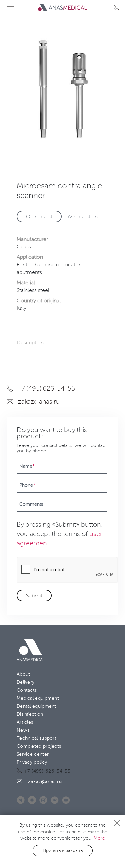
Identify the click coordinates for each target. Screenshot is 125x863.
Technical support (36, 738)
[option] (62, 89)
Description (30, 343)
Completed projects (39, 746)
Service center (33, 754)
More (99, 838)
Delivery (25, 682)
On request (39, 217)
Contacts (27, 690)
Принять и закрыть (63, 850)
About (23, 674)
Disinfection (30, 714)
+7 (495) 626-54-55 (117, 8)
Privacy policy (32, 762)
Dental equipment (36, 706)
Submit (34, 596)
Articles (25, 722)
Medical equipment (38, 698)
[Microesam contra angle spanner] (62, 89)
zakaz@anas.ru (39, 401)
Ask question (83, 217)
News (23, 730)
